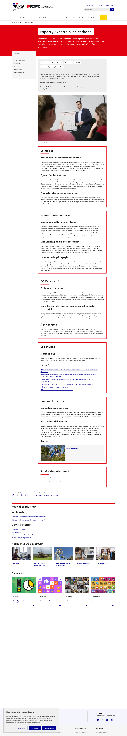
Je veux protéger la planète (21, 538)
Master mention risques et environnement (56, 387)
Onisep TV (90, 5)
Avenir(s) (103, 18)
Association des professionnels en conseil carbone (28, 516)
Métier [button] (25, 18)
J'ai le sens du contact (19, 529)
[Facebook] (30, 495)
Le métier (16, 57)
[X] (26, 495)
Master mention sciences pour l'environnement (57, 390)
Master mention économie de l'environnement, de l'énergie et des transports (67, 384)
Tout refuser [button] (35, 728)
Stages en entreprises (101, 732)
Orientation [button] (34, 18)
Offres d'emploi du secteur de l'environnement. (27, 520)
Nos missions (110, 5)
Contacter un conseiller (50, 18)
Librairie (99, 5)
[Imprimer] (13, 495)
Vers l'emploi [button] (80, 18)
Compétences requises (19, 60)
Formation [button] (16, 18)
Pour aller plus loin (18, 75)
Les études (16, 66)
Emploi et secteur (18, 69)
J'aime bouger (16, 532)
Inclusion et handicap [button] (65, 18)
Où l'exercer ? (17, 63)
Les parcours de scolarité (81, 732)
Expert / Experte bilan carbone (48, 495)
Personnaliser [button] (21, 728)
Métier (19, 22)
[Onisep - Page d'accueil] (33, 6)
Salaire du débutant (19, 72)
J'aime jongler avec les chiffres (22, 535)
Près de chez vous (93, 18)
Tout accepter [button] (49, 728)
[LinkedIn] (21, 495)
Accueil (13, 22)
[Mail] (17, 495)
